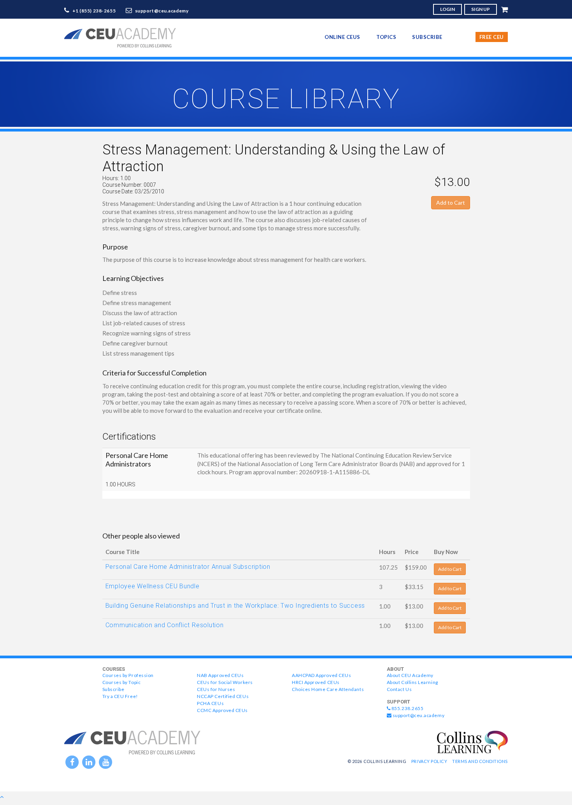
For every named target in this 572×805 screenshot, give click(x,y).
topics (386, 37)
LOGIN (447, 9)
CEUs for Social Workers (225, 682)
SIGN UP (480, 9)
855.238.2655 (406, 708)
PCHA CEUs (210, 703)
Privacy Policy (429, 761)
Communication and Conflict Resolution (164, 625)
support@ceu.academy (162, 11)
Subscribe (427, 37)
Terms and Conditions (480, 761)
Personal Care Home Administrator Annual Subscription (188, 566)
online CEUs (342, 37)
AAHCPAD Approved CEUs (321, 675)
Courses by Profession (128, 675)
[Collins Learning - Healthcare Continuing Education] (472, 741)
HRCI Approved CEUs (316, 682)
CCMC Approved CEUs (222, 710)
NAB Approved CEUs (220, 675)
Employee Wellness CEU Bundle (152, 586)
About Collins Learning (412, 682)
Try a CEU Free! (120, 696)
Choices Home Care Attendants (328, 689)
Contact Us (399, 689)
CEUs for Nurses (216, 689)
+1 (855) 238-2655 (94, 11)
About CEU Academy (410, 675)
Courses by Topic (121, 682)
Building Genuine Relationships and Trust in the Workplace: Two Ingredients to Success (235, 605)
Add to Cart (450, 202)
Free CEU (491, 37)
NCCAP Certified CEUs (223, 696)
